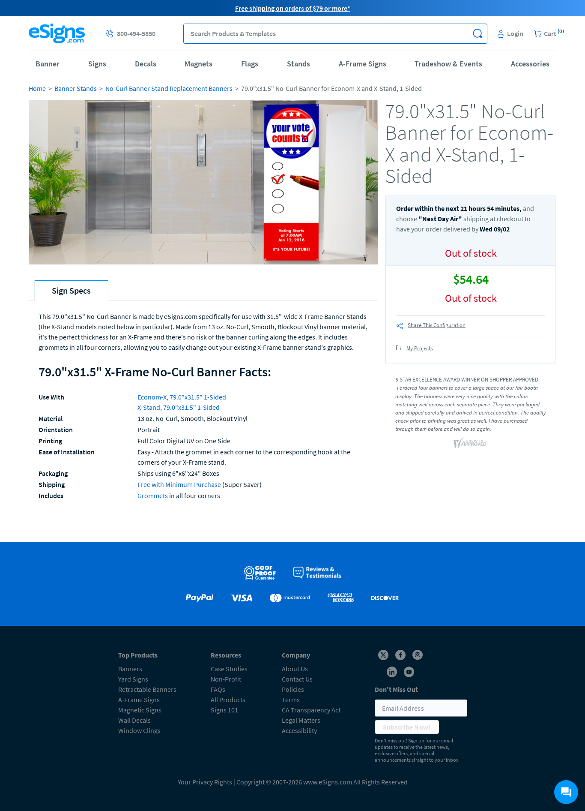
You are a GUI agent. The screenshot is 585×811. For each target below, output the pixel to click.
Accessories (530, 64)
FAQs (218, 689)
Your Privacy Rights (205, 782)
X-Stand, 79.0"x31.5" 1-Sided (178, 407)
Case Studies (229, 668)
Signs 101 (224, 710)
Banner (48, 64)
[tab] (71, 290)
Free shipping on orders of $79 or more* (292, 8)
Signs (97, 64)
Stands (298, 64)
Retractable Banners (147, 689)
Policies (293, 689)
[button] (477, 33)
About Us (295, 668)
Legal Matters (301, 720)
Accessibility (299, 730)
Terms (291, 699)
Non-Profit (226, 679)
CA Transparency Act (311, 710)
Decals (145, 64)
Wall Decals (134, 720)
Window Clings (139, 730)
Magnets (198, 64)
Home (37, 88)
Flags (249, 64)
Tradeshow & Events (448, 64)
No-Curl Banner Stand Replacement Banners (169, 88)
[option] (203, 183)
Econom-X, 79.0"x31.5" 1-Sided (181, 397)
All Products (228, 699)
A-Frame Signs (362, 64)
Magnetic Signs (139, 710)
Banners (130, 668)
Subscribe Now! (407, 727)
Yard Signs (133, 679)
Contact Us (297, 679)
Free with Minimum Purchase (179, 484)
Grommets (152, 495)
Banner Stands (75, 88)
